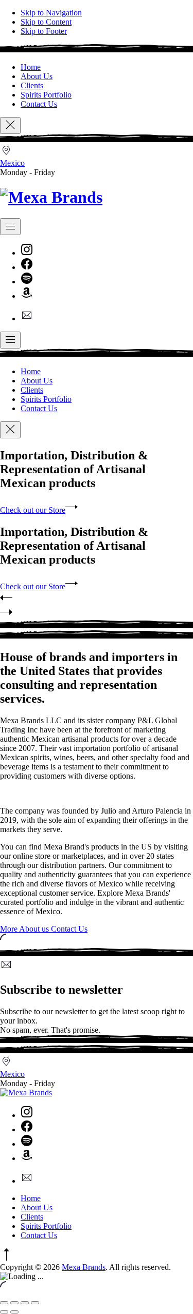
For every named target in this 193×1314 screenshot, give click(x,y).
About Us (36, 76)
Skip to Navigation (51, 12)
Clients (32, 85)
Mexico (12, 163)
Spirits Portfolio (46, 94)
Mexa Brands (84, 1267)
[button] (96, 598)
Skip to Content (46, 21)
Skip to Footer (44, 31)
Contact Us (39, 104)
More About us (25, 928)
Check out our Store (32, 510)
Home (31, 67)
